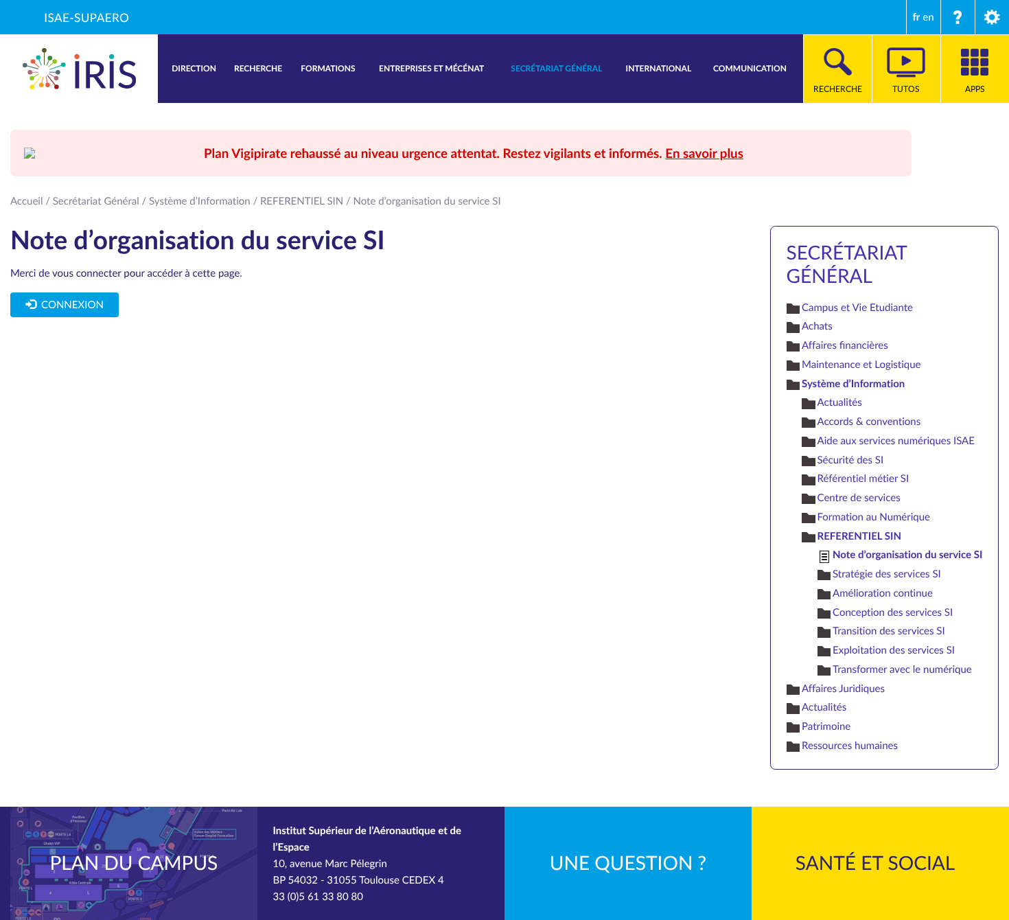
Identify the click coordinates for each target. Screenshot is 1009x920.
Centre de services (859, 498)
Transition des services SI (889, 631)
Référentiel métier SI (863, 478)
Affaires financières (845, 345)
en (928, 17)
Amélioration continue (883, 593)
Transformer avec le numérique (902, 669)
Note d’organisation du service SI (907, 554)
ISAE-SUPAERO (86, 17)
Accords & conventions (869, 421)
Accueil (26, 201)
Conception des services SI (893, 612)
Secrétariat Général (96, 201)
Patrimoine (826, 726)
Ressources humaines (850, 745)
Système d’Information (200, 201)
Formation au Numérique (873, 517)
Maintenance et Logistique (861, 364)
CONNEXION (69, 305)
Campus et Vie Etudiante (857, 307)
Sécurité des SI (850, 460)
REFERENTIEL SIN (301, 201)
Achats (817, 326)
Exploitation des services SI (894, 650)
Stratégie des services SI (887, 574)
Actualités (839, 402)
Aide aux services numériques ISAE (896, 441)
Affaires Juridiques (843, 688)
